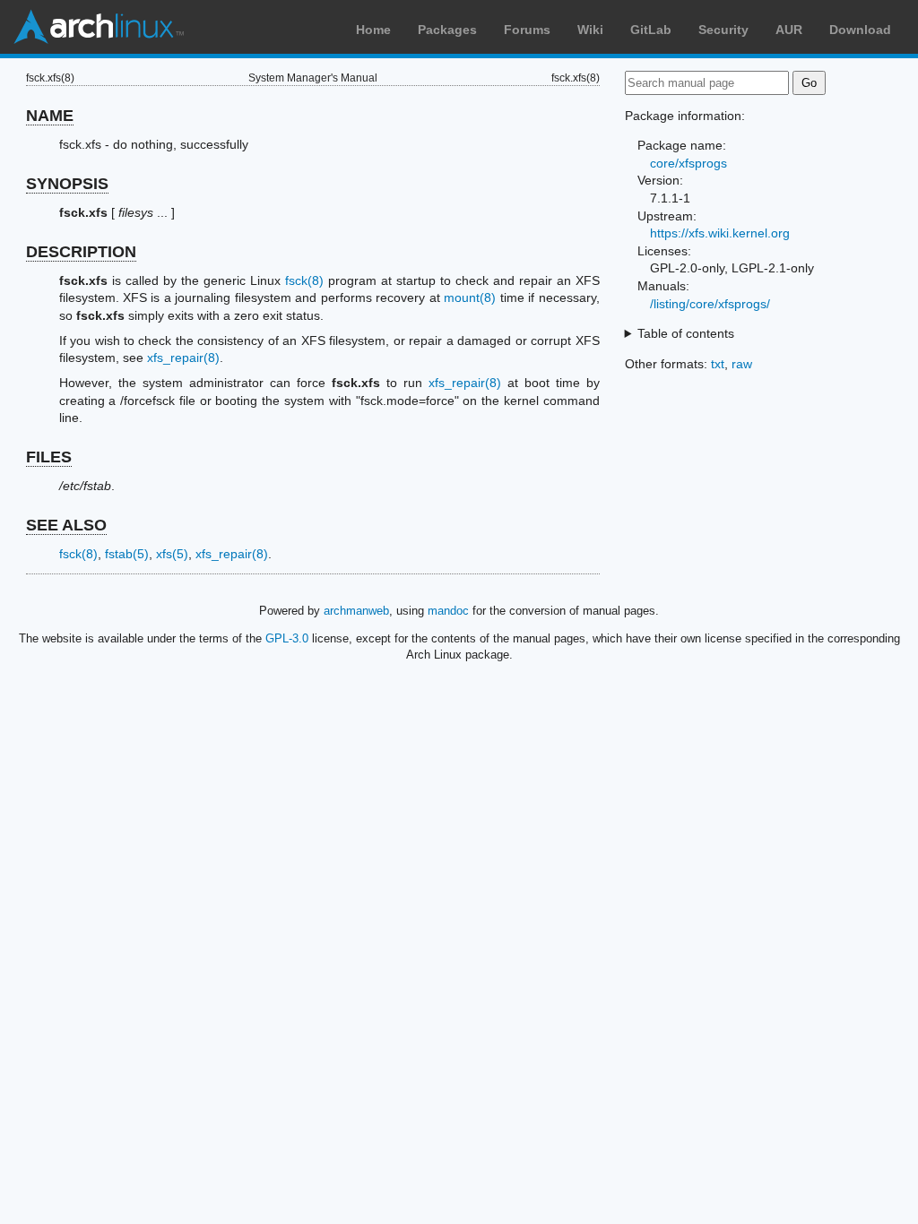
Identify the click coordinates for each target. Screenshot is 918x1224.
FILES (49, 457)
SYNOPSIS (67, 184)
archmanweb (356, 610)
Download (860, 29)
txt (717, 364)
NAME (50, 116)
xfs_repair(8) (183, 357)
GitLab (650, 29)
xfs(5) (172, 554)
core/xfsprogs (688, 163)
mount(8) (470, 297)
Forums (527, 29)
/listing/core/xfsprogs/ (710, 304)
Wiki (590, 29)
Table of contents (685, 333)
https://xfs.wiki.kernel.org (720, 233)
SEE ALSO (66, 525)
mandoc (448, 610)
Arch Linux (98, 27)
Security (723, 29)
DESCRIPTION (81, 252)
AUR (788, 29)
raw (742, 364)
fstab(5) (127, 554)
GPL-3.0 (286, 638)
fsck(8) (304, 280)
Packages (447, 29)
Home (373, 29)
